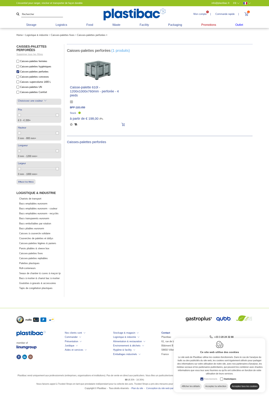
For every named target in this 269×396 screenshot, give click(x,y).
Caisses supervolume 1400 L (35, 82)
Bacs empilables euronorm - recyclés (39, 213)
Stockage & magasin (124, 332)
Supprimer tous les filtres (29, 54)
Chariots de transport (30, 198)
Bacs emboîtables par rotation (35, 223)
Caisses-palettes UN (31, 87)
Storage (31, 24)
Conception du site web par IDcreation (165, 388)
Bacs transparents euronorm (34, 218)
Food (89, 24)
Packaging (175, 24)
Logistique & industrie (36, 35)
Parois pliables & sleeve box (34, 248)
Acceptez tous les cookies (244, 386)
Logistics (61, 24)
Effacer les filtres (26, 182)
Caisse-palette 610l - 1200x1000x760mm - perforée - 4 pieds (94, 91)
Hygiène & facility (122, 349)
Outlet (239, 24)
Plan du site (137, 388)
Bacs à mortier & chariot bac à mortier (39, 278)
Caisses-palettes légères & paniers (37, 243)
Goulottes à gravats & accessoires (37, 283)
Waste (116, 24)
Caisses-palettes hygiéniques (35, 66)
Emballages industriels (125, 354)
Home (19, 35)
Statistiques (230, 379)
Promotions (208, 24)
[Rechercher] (17, 14)
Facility (144, 24)
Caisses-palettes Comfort (33, 92)
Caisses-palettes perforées (34, 71)
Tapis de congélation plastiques (36, 288)
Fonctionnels (210, 379)
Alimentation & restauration (127, 341)
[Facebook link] (19, 357)
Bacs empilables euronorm (33, 203)
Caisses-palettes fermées (33, 61)
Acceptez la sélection (215, 386)
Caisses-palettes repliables (33, 258)
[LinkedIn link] (25, 357)
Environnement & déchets (127, 345)
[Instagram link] (30, 357)
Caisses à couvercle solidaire (34, 233)
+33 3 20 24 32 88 (223, 337)
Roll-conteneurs (27, 268)
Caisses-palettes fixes (62, 35)
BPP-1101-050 (77, 107)
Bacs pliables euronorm (31, 228)
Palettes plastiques (29, 263)
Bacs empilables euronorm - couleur (38, 208)
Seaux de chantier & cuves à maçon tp (40, 273)
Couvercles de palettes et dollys (36, 238)
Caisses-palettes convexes (34, 76)
